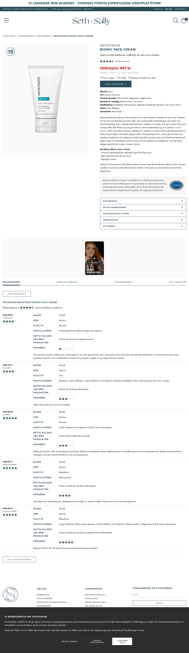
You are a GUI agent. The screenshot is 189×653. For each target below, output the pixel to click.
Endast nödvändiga (97, 641)
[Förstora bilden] (46, 99)
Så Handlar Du (93, 606)
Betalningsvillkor (95, 602)
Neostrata (44, 36)
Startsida (9, 36)
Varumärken (26, 36)
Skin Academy (44, 598)
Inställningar (70, 641)
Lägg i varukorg (116, 84)
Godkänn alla (122, 641)
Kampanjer (43, 595)
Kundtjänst (180, 9)
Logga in (158, 9)
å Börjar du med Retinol (52, 602)
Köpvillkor (91, 598)
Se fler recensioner (19, 560)
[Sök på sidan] (175, 20)
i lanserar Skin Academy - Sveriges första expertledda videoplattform (96, 3)
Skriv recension (17, 294)
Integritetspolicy (95, 595)
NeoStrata (110, 45)
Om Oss (168, 9)
